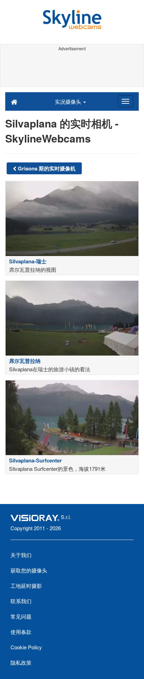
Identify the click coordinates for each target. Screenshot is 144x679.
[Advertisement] (72, 69)
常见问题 (20, 616)
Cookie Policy (26, 647)
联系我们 (20, 601)
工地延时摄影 (26, 585)
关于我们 (20, 554)
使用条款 (20, 631)
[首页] (14, 101)
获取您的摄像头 (28, 570)
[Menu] (125, 101)
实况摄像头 (68, 101)
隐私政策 (20, 662)
